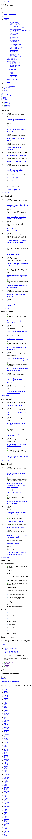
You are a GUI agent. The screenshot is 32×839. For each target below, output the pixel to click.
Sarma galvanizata (14, 38)
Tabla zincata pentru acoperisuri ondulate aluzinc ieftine (17, 553)
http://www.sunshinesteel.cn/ (12, 651)
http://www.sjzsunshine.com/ (12, 649)
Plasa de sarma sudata (15, 44)
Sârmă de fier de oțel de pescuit (17, 155)
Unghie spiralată (14, 26)
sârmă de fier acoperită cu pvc (16, 161)
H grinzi (12, 77)
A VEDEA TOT (5, 192)
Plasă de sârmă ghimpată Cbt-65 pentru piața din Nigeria (17, 369)
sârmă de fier (10, 36)
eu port (11, 73)
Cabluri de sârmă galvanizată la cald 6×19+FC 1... (17, 434)
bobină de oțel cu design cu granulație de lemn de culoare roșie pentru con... (16, 485)
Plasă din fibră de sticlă (15, 57)
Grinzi (8, 82)
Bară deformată (13, 75)
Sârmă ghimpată (14, 50)
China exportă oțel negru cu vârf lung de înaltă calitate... (17, 264)
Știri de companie (11, 84)
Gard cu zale (13, 45)
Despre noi (6, 18)
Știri (5, 83)
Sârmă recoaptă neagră (15, 40)
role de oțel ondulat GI (14, 493)
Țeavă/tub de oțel (11, 58)
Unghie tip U (13, 32)
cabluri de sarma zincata (14, 405)
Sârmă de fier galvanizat (14, 178)
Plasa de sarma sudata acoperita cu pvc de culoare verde (17, 332)
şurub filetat (13, 66)
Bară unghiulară (14, 76)
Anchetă (3, 644)
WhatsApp (3, 678)
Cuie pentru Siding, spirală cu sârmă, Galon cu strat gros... (16, 217)
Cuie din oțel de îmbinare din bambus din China (16, 253)
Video (5, 89)
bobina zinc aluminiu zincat (15, 527)
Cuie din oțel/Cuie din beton (17, 25)
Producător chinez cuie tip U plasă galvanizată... (16, 229)
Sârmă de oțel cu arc (13, 189)
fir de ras (10, 184)
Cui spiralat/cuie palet (15, 29)
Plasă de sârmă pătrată (15, 48)
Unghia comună (14, 22)
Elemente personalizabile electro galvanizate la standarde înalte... (17, 276)
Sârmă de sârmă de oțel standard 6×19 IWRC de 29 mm (17, 445)
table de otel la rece (13, 543)
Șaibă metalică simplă (15, 65)
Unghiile (9, 20)
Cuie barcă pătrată (14, 33)
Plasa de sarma (10, 43)
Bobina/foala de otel (12, 59)
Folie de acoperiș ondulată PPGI (17, 521)
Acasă (5, 16)
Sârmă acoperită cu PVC (16, 37)
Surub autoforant (14, 64)
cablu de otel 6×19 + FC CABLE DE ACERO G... (17, 457)
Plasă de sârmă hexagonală (16, 47)
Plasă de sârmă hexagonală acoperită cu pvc (15, 321)
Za (7, 80)
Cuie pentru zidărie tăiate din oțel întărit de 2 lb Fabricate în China (17, 206)
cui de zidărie (13, 34)
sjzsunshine (3, 679)
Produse (6, 19)
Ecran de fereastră (14, 54)
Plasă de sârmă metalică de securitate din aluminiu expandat (17, 359)
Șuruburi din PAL (14, 68)
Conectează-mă (13, 52)
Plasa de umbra (13, 55)
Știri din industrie (11, 86)
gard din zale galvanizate (15, 339)
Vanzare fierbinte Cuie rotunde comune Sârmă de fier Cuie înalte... (16, 242)
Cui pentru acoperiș (14, 23)
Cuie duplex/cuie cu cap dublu (17, 27)
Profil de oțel (10, 70)
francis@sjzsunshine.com (10, 14)
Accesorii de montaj (12, 79)
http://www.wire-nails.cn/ (11, 652)
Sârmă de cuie (13, 41)
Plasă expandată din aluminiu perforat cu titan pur (16, 392)
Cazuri (5, 90)
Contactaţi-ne (7, 87)
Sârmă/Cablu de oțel (12, 69)
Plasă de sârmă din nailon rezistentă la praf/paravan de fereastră (16, 380)
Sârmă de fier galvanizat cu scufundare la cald (15, 171)
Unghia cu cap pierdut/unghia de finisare (20, 30)
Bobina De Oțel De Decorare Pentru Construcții (16, 474)
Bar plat (12, 72)
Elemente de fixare (11, 61)
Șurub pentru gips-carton (16, 62)
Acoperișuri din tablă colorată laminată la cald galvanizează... (17, 513)
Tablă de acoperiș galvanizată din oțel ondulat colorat (17, 536)
